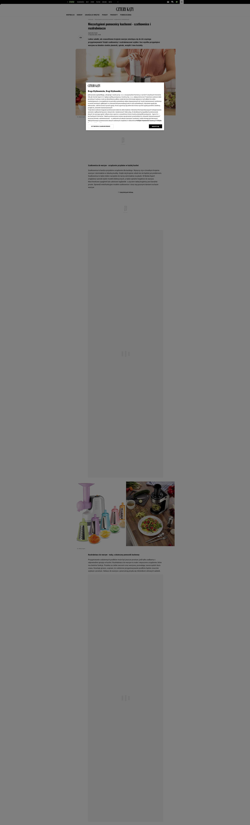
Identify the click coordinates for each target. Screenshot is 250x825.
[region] (125, 106)
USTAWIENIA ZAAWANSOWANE (100, 126)
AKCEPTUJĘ (155, 126)
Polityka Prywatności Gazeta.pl (146, 120)
